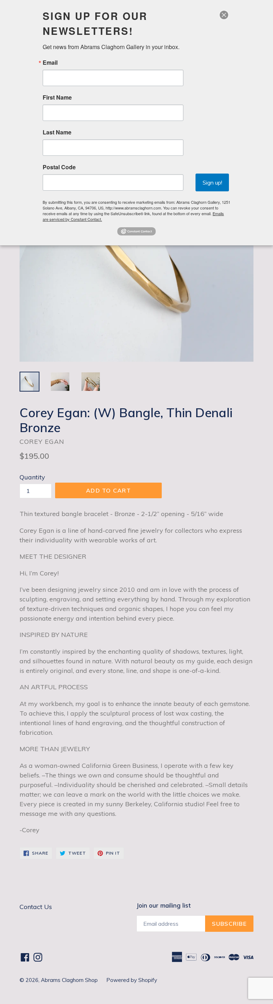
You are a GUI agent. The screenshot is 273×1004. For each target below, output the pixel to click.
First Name (57, 97)
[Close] (224, 15)
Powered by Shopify (131, 980)
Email (50, 62)
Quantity (32, 477)
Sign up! (212, 182)
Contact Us (36, 907)
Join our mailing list (163, 905)
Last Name (57, 132)
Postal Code (59, 167)
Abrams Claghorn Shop (70, 980)
